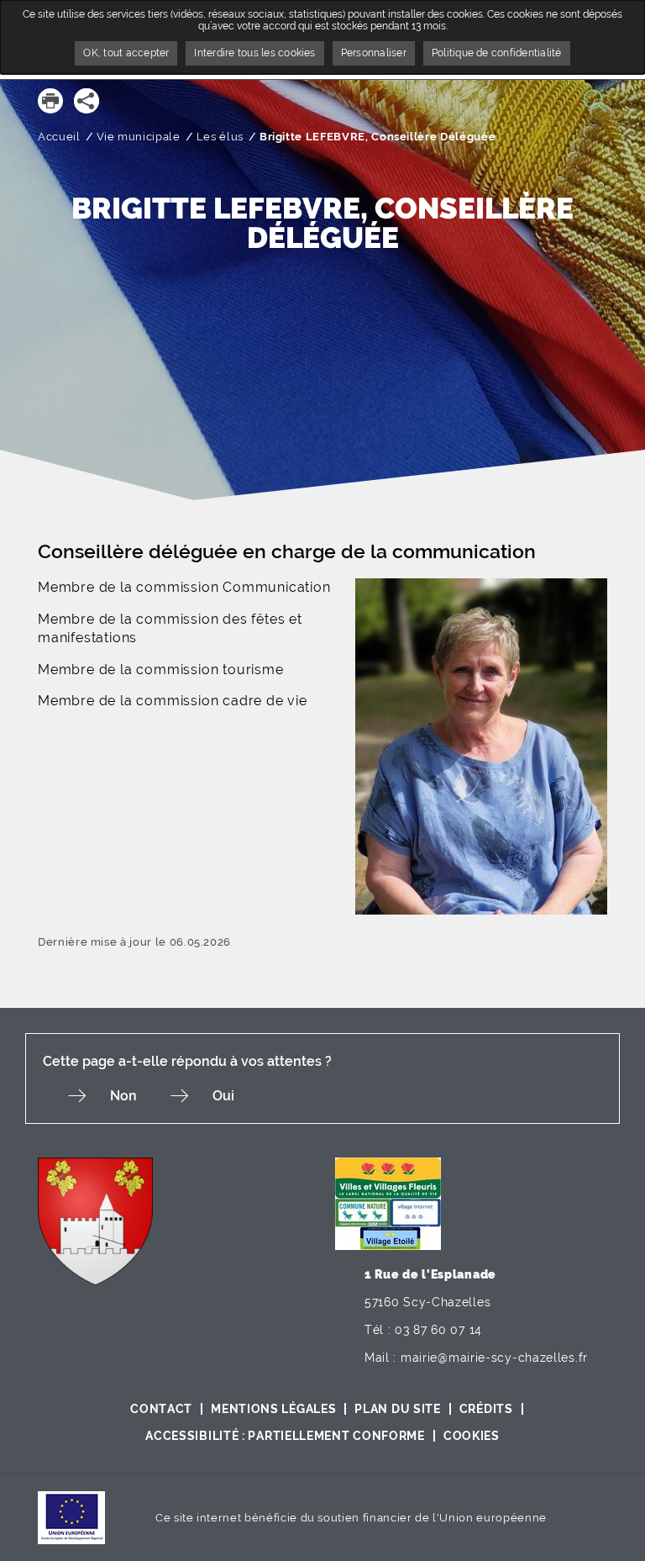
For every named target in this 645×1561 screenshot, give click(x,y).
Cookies (471, 1435)
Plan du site (397, 1409)
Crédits (486, 1409)
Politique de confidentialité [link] (497, 53)
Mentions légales (273, 1409)
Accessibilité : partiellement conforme (285, 1435)
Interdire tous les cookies (254, 53)
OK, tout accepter (126, 53)
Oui (223, 1096)
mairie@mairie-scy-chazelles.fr (494, 1357)
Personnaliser (373, 53)
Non (123, 1096)
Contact (161, 1409)
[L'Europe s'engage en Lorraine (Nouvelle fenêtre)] (71, 1517)
